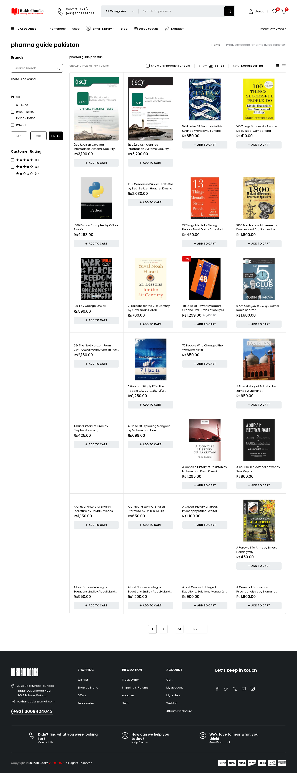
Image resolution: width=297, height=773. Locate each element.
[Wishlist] (274, 11)
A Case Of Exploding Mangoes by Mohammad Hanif (149, 428)
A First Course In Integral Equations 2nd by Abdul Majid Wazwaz (94, 591)
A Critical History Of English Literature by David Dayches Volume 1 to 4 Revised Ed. (93, 511)
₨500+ (21, 125)
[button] (96, 163)
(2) (37, 167)
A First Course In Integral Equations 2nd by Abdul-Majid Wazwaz (149, 591)
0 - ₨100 (22, 105)
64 (179, 629)
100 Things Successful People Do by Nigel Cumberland (256, 128)
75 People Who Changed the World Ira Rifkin (202, 347)
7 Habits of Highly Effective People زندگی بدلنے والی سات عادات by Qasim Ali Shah (146, 390)
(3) (37, 173)
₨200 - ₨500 (25, 118)
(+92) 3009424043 (32, 711)
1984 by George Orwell (90, 306)
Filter (55, 136)
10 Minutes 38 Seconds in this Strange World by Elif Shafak (202, 128)
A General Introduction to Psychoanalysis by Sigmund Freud (255, 591)
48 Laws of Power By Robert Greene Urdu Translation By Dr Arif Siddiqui (203, 310)
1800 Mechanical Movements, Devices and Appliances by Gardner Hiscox (257, 229)
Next (197, 629)
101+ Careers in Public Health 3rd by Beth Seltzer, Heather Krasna (150, 186)
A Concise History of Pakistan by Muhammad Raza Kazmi (204, 469)
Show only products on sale (170, 66)
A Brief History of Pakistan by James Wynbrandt (256, 388)
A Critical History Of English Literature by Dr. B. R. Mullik (146, 509)
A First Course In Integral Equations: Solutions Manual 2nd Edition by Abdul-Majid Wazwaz (204, 591)
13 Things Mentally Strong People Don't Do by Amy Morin (203, 227)
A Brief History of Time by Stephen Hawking (91, 428)
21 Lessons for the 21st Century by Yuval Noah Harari (149, 308)
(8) (37, 160)
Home (216, 45)
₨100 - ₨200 (25, 112)
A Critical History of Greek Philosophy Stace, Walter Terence (200, 511)
